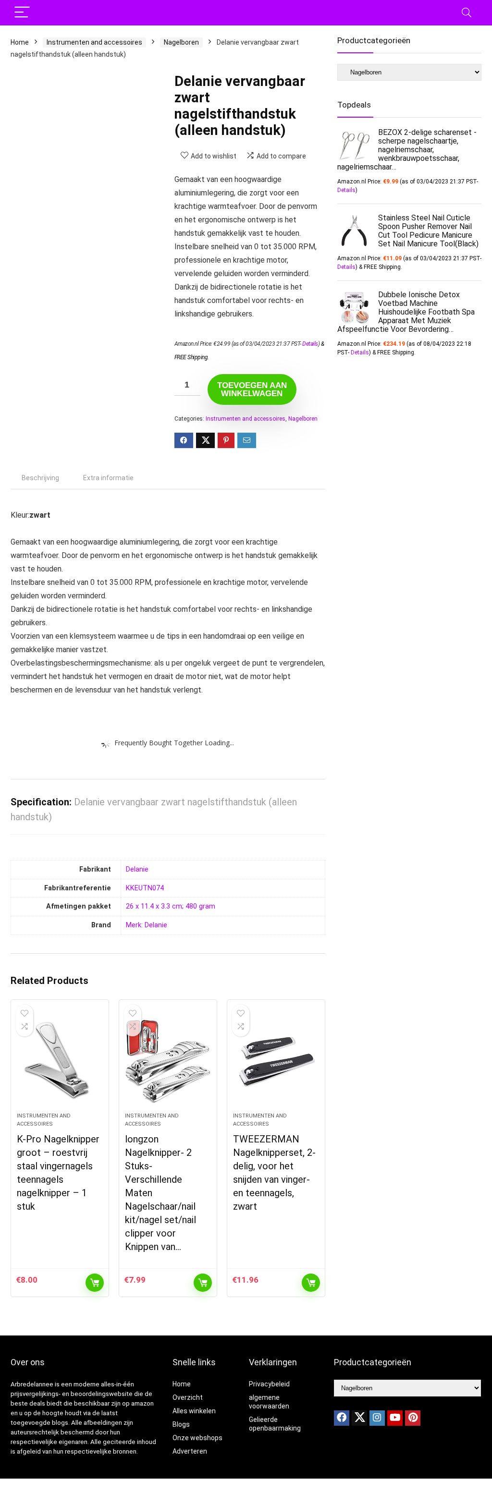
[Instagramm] (377, 1418)
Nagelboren (181, 42)
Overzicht (187, 1397)
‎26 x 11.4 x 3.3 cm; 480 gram (170, 906)
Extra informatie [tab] (108, 478)
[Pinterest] (412, 1418)
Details (310, 343)
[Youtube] (395, 1418)
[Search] (466, 12)
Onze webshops (197, 1438)
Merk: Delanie (146, 925)
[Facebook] (341, 1418)
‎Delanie (137, 869)
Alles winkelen (194, 1411)
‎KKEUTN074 (145, 888)
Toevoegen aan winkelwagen (252, 389)
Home (20, 42)
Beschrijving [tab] (40, 478)
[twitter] (359, 1418)
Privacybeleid (269, 1384)
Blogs (181, 1424)
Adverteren (189, 1451)
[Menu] (22, 12)
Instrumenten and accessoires (94, 42)
